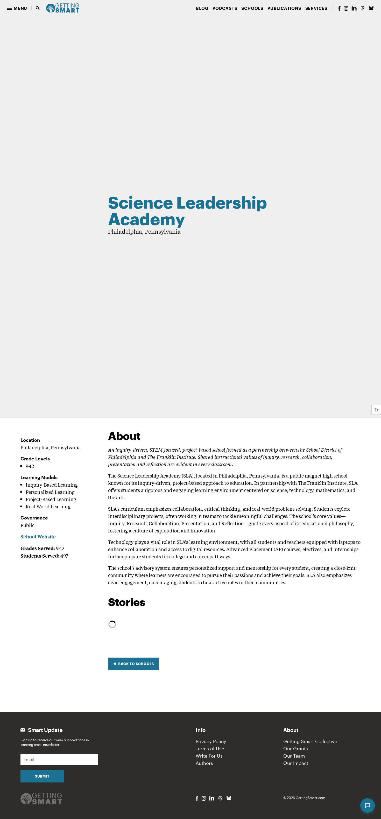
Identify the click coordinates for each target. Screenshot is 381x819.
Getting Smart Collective (310, 741)
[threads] (362, 8)
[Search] (38, 8)
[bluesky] (371, 8)
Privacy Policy (211, 741)
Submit (42, 776)
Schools (252, 8)
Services (316, 8)
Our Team (294, 756)
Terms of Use (210, 748)
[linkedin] (354, 8)
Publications (284, 8)
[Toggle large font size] (376, 409)
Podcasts (225, 8)
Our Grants (295, 748)
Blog (202, 8)
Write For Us (209, 756)
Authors (204, 763)
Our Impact (295, 763)
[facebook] (339, 8)
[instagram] (346, 8)
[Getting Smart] (62, 7)
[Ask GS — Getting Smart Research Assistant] (367, 805)
